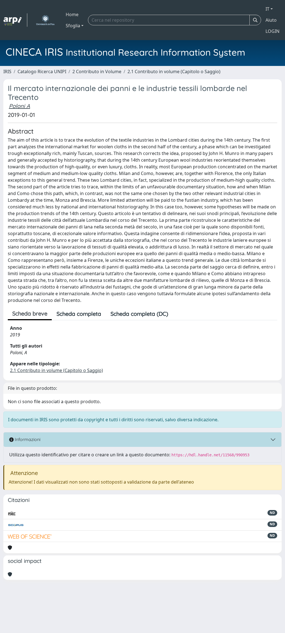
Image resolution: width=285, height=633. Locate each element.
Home (72, 14)
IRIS (7, 71)
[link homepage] (15, 20)
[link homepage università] (45, 20)
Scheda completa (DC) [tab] (139, 313)
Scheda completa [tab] (78, 313)
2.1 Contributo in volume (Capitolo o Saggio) (173, 71)
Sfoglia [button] (73, 26)
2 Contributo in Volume (96, 71)
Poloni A (19, 105)
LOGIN (272, 31)
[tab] (177, 314)
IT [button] (267, 9)
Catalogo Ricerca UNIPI (42, 71)
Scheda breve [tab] (29, 313)
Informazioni (27, 439)
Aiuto (271, 20)
